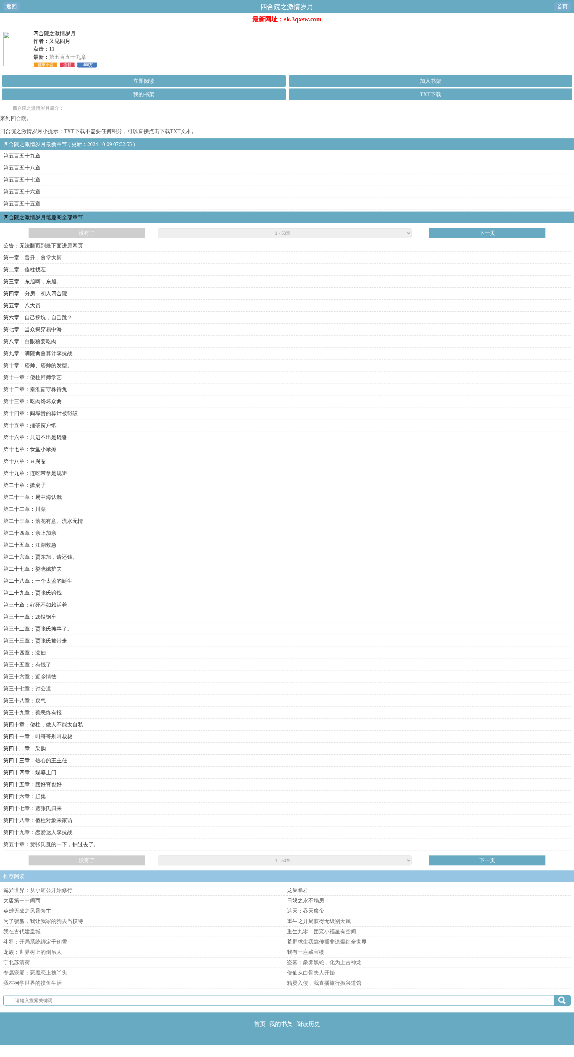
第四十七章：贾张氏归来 (32, 808)
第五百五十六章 (22, 192)
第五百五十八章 (22, 168)
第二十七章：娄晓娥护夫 (32, 569)
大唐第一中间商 (22, 900)
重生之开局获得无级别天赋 (319, 921)
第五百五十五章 (22, 204)
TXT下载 (430, 94)
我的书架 (143, 94)
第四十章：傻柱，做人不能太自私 (43, 724)
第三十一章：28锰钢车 (29, 617)
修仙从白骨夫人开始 (311, 973)
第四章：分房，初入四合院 (35, 293)
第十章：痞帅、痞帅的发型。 (37, 365)
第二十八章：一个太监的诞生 (37, 581)
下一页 (487, 233)
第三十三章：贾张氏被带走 (35, 641)
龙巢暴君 (297, 890)
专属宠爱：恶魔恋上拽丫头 (35, 973)
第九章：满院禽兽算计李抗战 (37, 353)
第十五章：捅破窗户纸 (29, 425)
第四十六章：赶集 (24, 796)
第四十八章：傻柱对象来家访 (37, 820)
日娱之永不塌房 (305, 900)
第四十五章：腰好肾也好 (32, 784)
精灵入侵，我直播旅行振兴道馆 (324, 983)
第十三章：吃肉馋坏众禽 (32, 401)
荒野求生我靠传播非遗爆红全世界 (327, 942)
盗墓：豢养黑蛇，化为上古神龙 (324, 962)
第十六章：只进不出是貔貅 (35, 437)
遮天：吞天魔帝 (305, 911)
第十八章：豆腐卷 (24, 461)
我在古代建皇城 (22, 931)
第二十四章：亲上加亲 (29, 533)
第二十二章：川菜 (24, 509)
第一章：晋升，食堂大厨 (32, 257)
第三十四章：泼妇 (24, 653)
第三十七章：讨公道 (27, 688)
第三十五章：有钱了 (27, 665)
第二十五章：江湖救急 (29, 545)
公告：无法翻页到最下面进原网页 (43, 245)
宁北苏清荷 (16, 962)
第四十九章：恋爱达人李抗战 (37, 832)
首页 (562, 6)
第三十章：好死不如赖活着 (35, 605)
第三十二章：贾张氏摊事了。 (37, 629)
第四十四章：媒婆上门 (29, 772)
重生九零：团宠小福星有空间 (321, 931)
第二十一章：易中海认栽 (32, 497)
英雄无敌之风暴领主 (27, 911)
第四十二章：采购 (24, 748)
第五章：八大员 (22, 305)
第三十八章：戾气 (24, 700)
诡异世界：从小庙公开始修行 (37, 890)
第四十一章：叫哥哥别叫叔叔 (37, 736)
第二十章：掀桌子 (24, 485)
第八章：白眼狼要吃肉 (29, 341)
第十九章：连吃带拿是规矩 (35, 473)
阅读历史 (308, 1024)
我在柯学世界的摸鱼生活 (32, 983)
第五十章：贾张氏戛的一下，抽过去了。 (51, 844)
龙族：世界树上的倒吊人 (32, 952)
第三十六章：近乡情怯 (29, 677)
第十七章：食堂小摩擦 (29, 449)
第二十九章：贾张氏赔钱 (32, 593)
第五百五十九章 (67, 57)
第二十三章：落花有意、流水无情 (43, 521)
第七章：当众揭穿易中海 (32, 329)
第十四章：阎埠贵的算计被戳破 (40, 413)
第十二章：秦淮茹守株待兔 (35, 389)
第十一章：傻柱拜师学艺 (32, 377)
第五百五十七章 (22, 180)
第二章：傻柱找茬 (24, 269)
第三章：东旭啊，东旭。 (32, 281)
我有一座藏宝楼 (305, 952)
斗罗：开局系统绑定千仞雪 (35, 942)
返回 (11, 6)
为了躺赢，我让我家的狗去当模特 (43, 921)
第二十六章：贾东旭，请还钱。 (40, 557)
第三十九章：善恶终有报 (32, 712)
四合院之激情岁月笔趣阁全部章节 (43, 217)
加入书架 (430, 81)
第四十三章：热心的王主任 (35, 760)
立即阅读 (143, 81)
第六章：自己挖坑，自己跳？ (37, 317)
